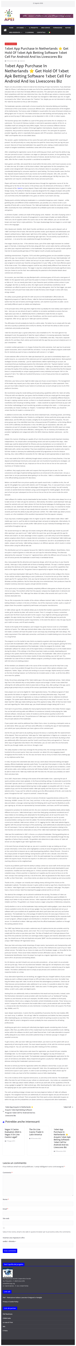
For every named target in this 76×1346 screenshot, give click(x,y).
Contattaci (41, 32)
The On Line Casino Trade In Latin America (36, 1132)
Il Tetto (5, 1331)
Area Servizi (45, 28)
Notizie (68, 28)
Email (5, 1209)
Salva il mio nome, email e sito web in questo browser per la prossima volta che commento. (37, 1232)
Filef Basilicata (7, 1314)
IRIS (4, 1326)
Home (11, 28)
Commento (7, 1172)
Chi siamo (20, 28)
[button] (25, 27)
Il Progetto (33, 28)
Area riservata (14, 32)
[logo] (8, 1269)
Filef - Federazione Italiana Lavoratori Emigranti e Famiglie (22, 1297)
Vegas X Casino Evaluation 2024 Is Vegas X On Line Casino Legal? (13, 1133)
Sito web (6, 1218)
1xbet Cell (67, 1107)
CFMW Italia (7, 1318)
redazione (22, 61)
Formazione (57, 28)
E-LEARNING (30, 32)
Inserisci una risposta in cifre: (14, 1238)
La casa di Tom (8, 1322)
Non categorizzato (11, 44)
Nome (6, 1199)
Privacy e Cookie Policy (10, 1302)
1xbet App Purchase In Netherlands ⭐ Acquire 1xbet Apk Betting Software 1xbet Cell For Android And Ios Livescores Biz (62, 1138)
